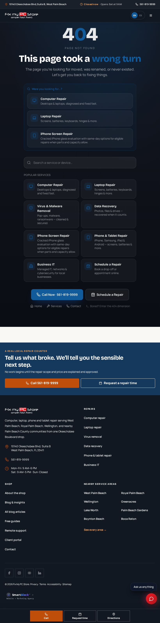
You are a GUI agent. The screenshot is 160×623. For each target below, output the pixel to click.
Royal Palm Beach (132, 493)
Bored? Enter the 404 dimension (110, 306)
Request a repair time (120, 383)
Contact (76, 306)
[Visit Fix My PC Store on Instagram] (19, 573)
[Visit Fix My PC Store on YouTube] (29, 573)
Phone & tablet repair (98, 455)
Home (38, 306)
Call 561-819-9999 (44, 383)
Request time (80, 618)
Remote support (15, 530)
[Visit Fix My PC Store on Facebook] (9, 573)
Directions (114, 618)
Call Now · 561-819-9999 (60, 294)
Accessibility (54, 584)
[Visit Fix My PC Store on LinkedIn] (39, 573)
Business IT (91, 465)
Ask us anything (144, 587)
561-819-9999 (20, 459)
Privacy (34, 584)
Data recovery (93, 446)
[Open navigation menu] (151, 15)
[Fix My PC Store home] (21, 15)
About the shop (15, 493)
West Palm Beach (95, 493)
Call (46, 618)
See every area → (95, 530)
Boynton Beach (94, 519)
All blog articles (15, 512)
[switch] (137, 15)
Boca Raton (128, 519)
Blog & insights (15, 502)
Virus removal (93, 436)
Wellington (91, 501)
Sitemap (66, 584)
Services (56, 306)
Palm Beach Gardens (134, 510)
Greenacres (128, 501)
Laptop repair (92, 427)
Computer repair (94, 418)
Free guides (12, 521)
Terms (42, 584)
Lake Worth (91, 510)
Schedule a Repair (110, 294)
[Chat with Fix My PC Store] (151, 598)
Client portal (13, 540)
